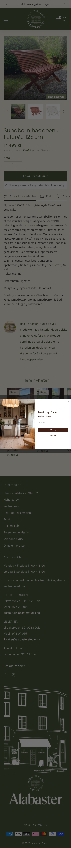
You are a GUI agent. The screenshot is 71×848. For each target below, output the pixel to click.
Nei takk (53, 435)
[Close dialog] (69, 401)
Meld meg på (53, 430)
